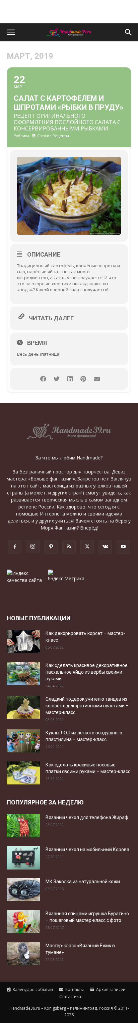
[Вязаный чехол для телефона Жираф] (23, 825)
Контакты (74, 989)
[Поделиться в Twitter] (56, 379)
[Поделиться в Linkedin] (70, 379)
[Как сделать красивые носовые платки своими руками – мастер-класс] (23, 772)
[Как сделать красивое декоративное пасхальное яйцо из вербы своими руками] (23, 673)
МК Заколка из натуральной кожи (83, 881)
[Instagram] (33, 546)
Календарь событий (32, 989)
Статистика (69, 996)
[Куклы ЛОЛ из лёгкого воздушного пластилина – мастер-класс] (23, 740)
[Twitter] (87, 547)
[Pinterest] (51, 547)
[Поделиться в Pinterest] (83, 379)
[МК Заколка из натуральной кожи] (23, 889)
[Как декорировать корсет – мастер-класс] (23, 641)
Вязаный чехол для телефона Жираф (87, 817)
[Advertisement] (69, 11)
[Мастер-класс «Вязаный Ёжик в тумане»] (23, 953)
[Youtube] (123, 547)
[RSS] (69, 547)
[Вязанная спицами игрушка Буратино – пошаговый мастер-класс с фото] (23, 921)
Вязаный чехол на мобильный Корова (87, 849)
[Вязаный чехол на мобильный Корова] (23, 858)
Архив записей (110, 989)
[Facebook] (14, 547)
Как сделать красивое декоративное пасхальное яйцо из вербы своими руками (87, 672)
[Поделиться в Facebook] (43, 379)
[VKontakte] (105, 547)
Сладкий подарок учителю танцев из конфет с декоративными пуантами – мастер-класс (87, 705)
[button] (10, 32)
